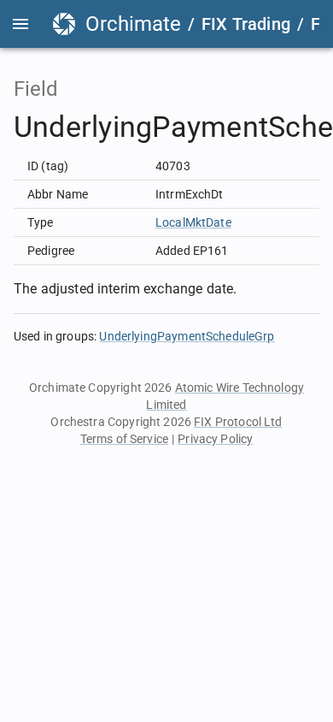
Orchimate (133, 24)
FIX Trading (246, 24)
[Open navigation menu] (20, 24)
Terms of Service (124, 439)
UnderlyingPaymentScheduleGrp (186, 336)
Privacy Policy (215, 439)
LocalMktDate (193, 222)
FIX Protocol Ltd (238, 422)
